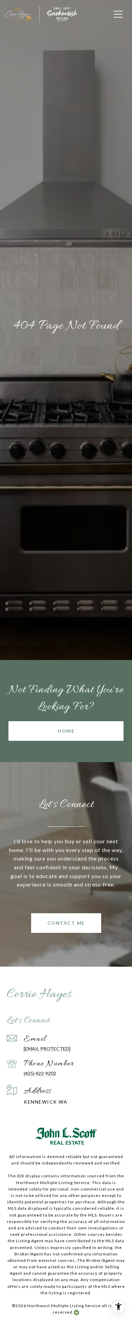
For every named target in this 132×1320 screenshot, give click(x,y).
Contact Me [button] (66, 923)
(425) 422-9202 (40, 1073)
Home (66, 731)
